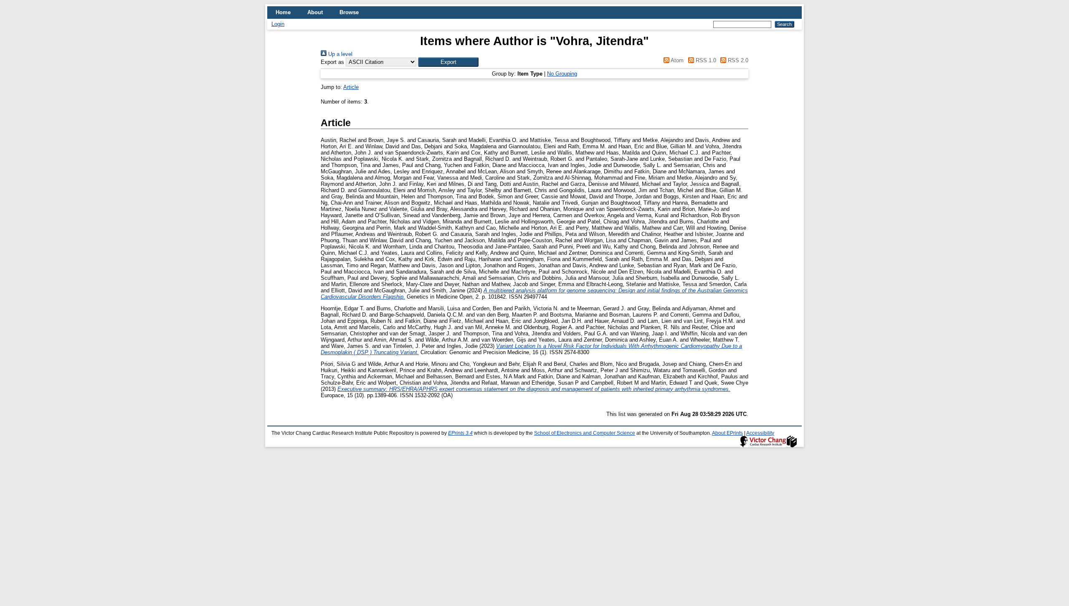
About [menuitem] (315, 12)
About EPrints (727, 433)
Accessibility (760, 433)
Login (277, 24)
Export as (332, 62)
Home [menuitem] (283, 12)
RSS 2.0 (737, 60)
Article (351, 87)
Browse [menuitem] (349, 12)
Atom (676, 60)
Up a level (339, 54)
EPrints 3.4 (460, 433)
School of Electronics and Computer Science (584, 433)
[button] (448, 62)
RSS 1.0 (705, 60)
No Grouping (562, 74)
